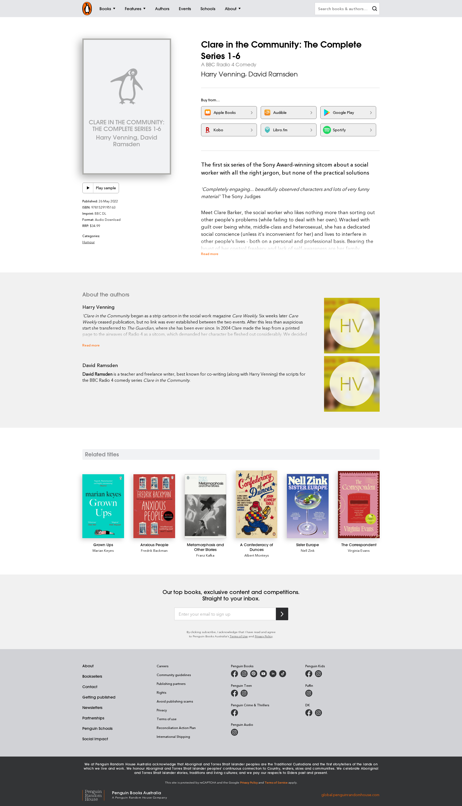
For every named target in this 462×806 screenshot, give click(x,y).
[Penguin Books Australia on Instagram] (244, 673)
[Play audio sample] (88, 188)
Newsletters (92, 707)
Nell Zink (308, 550)
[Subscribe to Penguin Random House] (282, 614)
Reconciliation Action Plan (176, 727)
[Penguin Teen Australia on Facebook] (234, 693)
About (88, 666)
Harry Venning (223, 74)
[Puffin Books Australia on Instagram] (308, 693)
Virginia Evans (359, 550)
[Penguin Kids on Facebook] (308, 673)
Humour (88, 242)
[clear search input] (374, 9)
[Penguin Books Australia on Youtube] (263, 673)
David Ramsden (273, 74)
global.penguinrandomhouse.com (350, 794)
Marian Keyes (103, 550)
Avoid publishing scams (175, 701)
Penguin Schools (97, 728)
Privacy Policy (263, 636)
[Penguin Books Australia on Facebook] (234, 673)
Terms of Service (276, 782)
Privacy (162, 710)
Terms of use (166, 718)
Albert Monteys (256, 555)
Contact (89, 686)
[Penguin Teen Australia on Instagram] (244, 693)
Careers (162, 666)
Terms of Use (239, 636)
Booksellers (92, 676)
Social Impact (95, 738)
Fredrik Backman (154, 550)
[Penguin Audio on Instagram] (234, 732)
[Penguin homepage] (87, 8)
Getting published (99, 697)
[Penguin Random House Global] (97, 795)
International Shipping (173, 736)
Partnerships (93, 718)
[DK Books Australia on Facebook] (308, 712)
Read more (209, 253)
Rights (161, 692)
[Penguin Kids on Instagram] (318, 673)
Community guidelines (174, 674)
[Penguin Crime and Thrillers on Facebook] (234, 712)
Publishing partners (171, 683)
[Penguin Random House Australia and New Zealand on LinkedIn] (273, 673)
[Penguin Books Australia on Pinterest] (253, 673)
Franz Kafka (205, 555)
